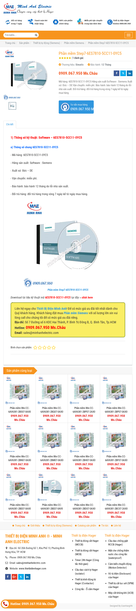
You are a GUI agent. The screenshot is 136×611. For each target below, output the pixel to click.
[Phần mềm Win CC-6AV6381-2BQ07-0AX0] (51, 390)
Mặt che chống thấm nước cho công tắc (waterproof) (118, 554)
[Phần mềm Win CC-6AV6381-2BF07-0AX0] (116, 439)
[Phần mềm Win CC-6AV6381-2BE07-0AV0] (51, 487)
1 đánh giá (78, 58)
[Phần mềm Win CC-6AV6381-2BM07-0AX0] (51, 439)
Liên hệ (117, 525)
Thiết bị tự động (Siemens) (58, 525)
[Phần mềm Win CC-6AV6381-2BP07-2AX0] (84, 390)
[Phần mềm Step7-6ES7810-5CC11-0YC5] (29, 74)
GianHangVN (126, 605)
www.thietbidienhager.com (32, 568)
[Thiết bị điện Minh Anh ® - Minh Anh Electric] (28, 9)
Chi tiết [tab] (9, 124)
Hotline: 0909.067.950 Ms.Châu (32, 604)
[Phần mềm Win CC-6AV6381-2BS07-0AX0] (19, 390)
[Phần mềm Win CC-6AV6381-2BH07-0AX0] (84, 439)
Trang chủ (20, 525)
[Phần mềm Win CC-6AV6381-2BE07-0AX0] (19, 487)
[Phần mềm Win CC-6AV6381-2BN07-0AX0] (19, 439)
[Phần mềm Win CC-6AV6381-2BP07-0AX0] (116, 390)
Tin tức (104, 525)
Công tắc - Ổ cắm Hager (87, 589)
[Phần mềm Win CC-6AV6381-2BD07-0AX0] (84, 487)
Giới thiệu (35, 525)
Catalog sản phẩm (87, 525)
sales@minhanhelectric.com (30, 562)
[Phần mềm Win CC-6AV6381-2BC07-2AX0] (116, 487)
